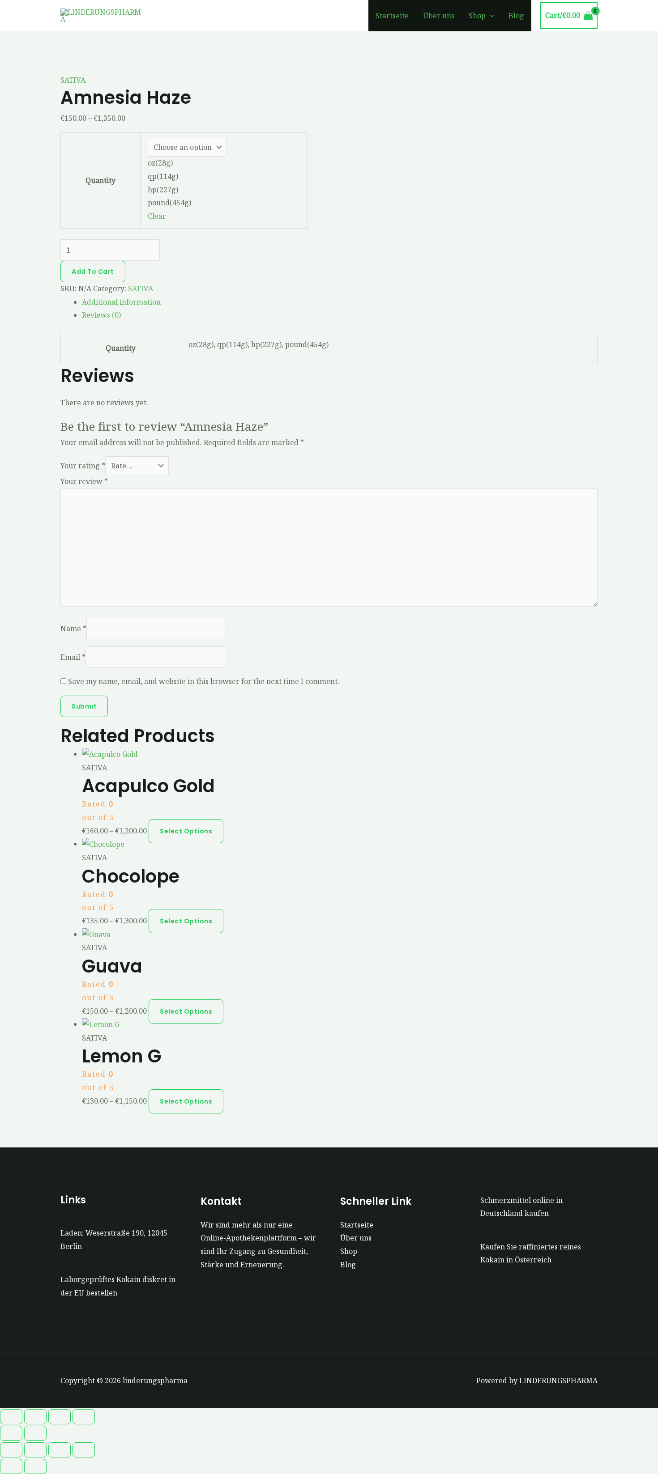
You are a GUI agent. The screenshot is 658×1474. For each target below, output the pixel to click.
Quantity (100, 180)
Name (73, 628)
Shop (477, 16)
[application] (490, 15)
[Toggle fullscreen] (35, 1416)
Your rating (82, 466)
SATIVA (72, 80)
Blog (516, 16)
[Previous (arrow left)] (11, 1433)
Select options (186, 831)
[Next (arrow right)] (35, 1433)
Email (72, 657)
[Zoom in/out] (11, 1416)
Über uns (438, 16)
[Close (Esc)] (84, 1416)
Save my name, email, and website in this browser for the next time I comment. (203, 681)
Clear (157, 216)
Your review (84, 481)
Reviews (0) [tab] (101, 315)
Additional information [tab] (121, 302)
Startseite (392, 16)
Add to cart (93, 271)
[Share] (59, 1416)
